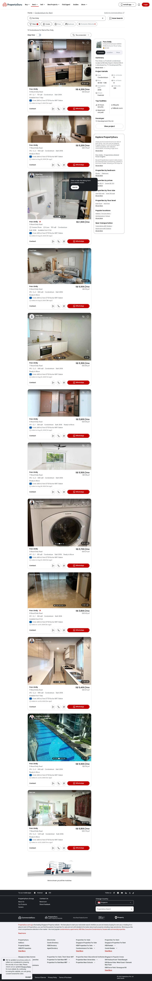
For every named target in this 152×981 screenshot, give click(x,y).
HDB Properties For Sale (84, 945)
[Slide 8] (63, 216)
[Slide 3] (57, 281)
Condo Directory (52, 943)
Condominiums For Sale (84, 948)
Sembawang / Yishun (103, 216)
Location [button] (110, 52)
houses (104, 929)
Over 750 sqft (110, 193)
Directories (51, 940)
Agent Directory (52, 948)
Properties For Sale (83, 940)
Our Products (22, 904)
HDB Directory (52, 945)
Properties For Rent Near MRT (57, 962)
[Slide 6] (59, 216)
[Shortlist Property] (88, 42)
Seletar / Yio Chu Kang (103, 213)
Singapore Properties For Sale (86, 943)
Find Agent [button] (66, 5)
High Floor (99, 203)
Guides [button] (75, 5)
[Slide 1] (54, 281)
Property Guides (23, 945)
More (83, 5)
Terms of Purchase (65, 977)
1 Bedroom (105, 173)
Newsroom (43, 902)
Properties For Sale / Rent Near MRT (60, 957)
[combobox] (66, 18)
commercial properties (117, 929)
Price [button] (118, 52)
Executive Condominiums (93, 929)
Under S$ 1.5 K (109, 183)
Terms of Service (40, 977)
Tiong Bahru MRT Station (104, 226)
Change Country (102, 899)
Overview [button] (100, 52)
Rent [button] (34, 5)
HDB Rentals (109, 945)
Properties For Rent (112, 940)
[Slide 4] (55, 216)
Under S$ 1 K (99, 183)
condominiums (65, 929)
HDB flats (82, 929)
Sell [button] (41, 5)
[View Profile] (40, 42)
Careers (20, 907)
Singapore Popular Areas (114, 957)
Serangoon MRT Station (103, 228)
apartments (74, 929)
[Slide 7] (61, 216)
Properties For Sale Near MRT (57, 960)
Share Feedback (45, 904)
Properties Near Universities (85, 960)
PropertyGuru (23, 940)
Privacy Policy (26, 967)
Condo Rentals (110, 948)
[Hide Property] (83, 42)
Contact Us (44, 899)
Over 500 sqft (100, 193)
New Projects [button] (52, 5)
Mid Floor (107, 203)
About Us (21, 902)
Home (30, 13)
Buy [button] (26, 5)
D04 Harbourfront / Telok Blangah (116, 960)
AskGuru (21, 943)
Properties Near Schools (84, 962)
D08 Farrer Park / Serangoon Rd (115, 967)
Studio (98, 173)
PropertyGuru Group (26, 899)
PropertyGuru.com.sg (25, 925)
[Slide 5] (57, 216)
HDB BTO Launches (24, 948)
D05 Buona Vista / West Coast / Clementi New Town (118, 964)
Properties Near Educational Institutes (90, 957)
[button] (101, 68)
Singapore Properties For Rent (115, 943)
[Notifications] (139, 4)
